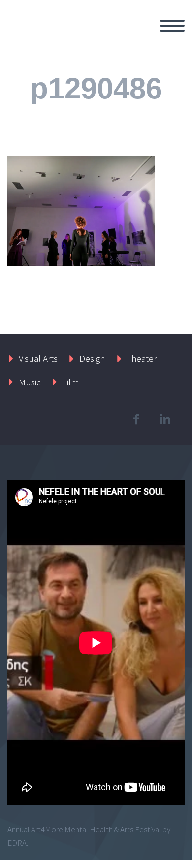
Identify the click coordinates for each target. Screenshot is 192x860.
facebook (135, 419)
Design (92, 358)
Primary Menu (172, 25)
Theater (142, 358)
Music (30, 382)
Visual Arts (38, 358)
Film (71, 382)
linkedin (165, 419)
